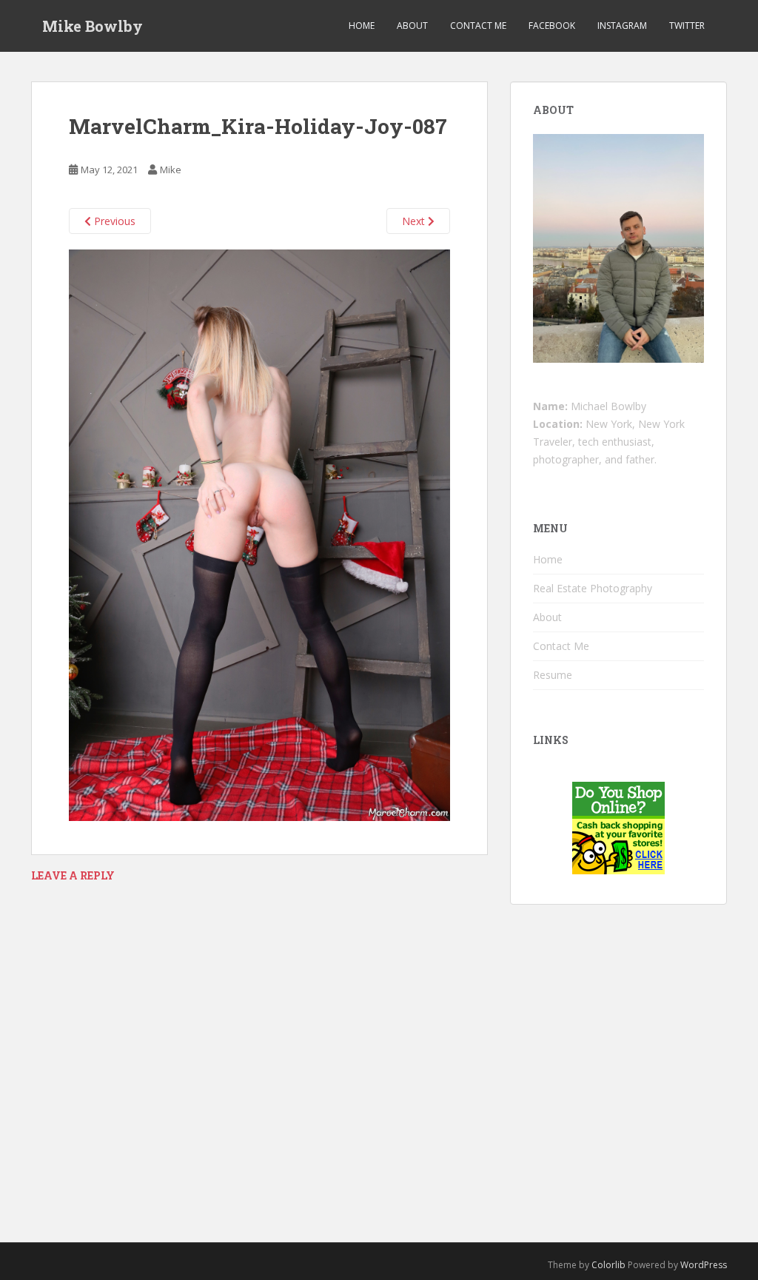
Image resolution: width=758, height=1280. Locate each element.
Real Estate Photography (592, 588)
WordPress (703, 1265)
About (412, 25)
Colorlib (608, 1265)
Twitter (687, 25)
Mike (170, 169)
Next (415, 221)
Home (362, 25)
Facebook (552, 25)
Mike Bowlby (92, 26)
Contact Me (478, 25)
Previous (113, 221)
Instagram (622, 25)
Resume (552, 675)
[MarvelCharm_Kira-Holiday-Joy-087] (259, 534)
